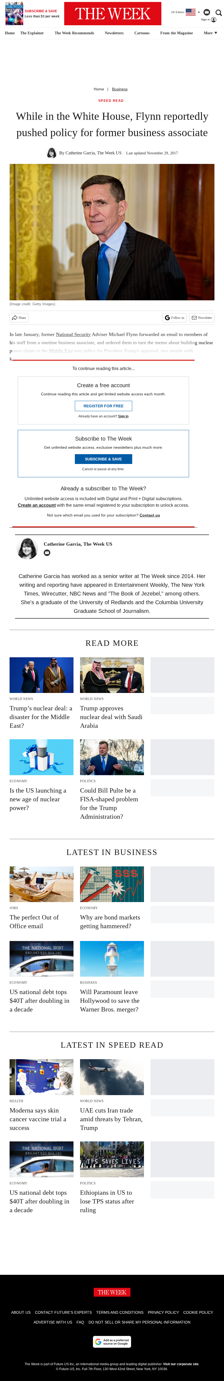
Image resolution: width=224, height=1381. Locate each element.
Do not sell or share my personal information (139, 1322)
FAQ (80, 1322)
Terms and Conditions (119, 1312)
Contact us (150, 515)
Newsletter (205, 318)
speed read (111, 101)
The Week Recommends (74, 33)
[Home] (9, 33)
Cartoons (141, 33)
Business (120, 89)
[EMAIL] (48, 552)
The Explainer (32, 33)
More (209, 33)
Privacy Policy (163, 1312)
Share (22, 318)
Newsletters (114, 33)
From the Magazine (176, 33)
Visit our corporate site (181, 1364)
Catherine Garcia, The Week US (94, 153)
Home (99, 89)
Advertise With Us (53, 1322)
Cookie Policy (198, 1312)
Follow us (177, 318)
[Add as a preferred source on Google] (112, 1342)
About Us (21, 1312)
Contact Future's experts (63, 1312)
